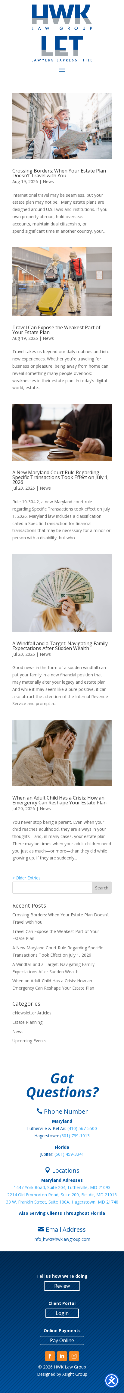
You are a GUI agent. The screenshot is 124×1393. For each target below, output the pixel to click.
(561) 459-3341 (69, 1154)
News (48, 181)
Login (62, 1313)
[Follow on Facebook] (50, 1356)
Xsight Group (74, 1374)
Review (62, 1286)
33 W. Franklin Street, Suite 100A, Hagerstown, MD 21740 (62, 1202)
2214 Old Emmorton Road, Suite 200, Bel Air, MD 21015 (62, 1195)
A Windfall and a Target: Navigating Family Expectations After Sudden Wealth (60, 646)
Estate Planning (27, 1022)
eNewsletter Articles (31, 1013)
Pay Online (62, 1340)
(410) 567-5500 (82, 1128)
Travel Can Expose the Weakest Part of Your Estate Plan (56, 330)
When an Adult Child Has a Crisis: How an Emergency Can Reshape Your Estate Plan (59, 800)
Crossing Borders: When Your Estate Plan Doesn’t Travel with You (59, 173)
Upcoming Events (29, 1040)
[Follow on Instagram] (74, 1356)
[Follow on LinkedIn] (62, 1356)
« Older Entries (26, 878)
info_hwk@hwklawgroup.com (62, 1239)
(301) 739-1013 (75, 1135)
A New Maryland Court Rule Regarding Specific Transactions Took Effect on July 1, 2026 (60, 477)
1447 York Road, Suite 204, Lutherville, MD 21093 (62, 1187)
